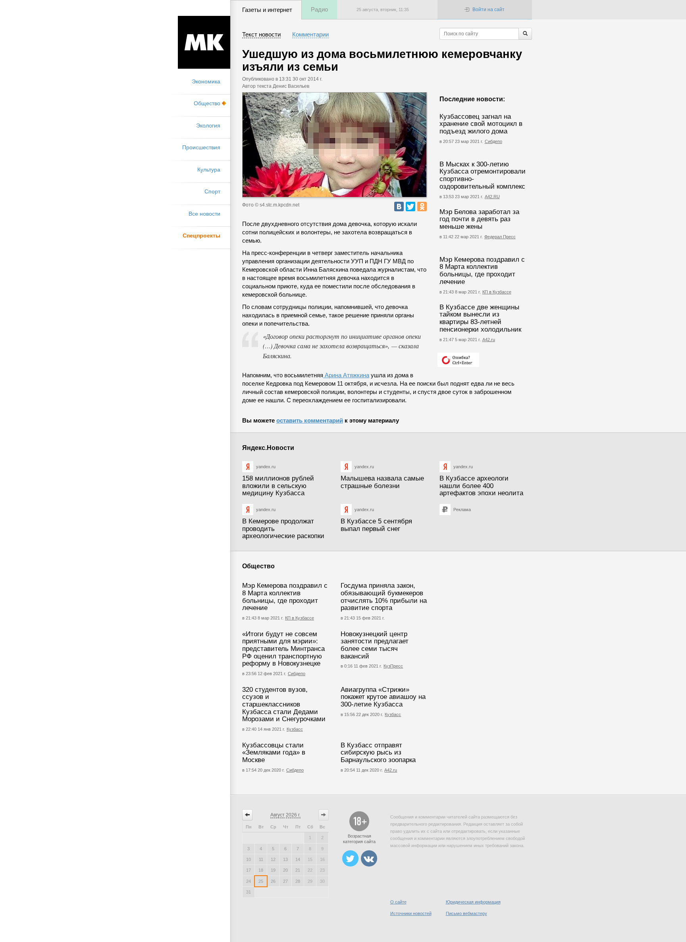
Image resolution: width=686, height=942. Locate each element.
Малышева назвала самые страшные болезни (382, 482)
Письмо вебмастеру (466, 913)
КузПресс (393, 666)
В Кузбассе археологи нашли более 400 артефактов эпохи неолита (481, 486)
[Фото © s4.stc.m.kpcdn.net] (334, 144)
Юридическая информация (473, 902)
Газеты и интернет (267, 9)
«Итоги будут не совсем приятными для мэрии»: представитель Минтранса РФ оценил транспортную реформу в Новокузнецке (283, 649)
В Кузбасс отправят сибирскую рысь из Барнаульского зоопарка (378, 752)
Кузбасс (295, 729)
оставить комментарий (309, 420)
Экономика (206, 81)
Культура (208, 169)
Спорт (212, 191)
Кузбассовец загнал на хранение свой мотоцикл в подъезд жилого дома (480, 124)
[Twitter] (410, 206)
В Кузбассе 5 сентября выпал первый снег (376, 525)
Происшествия (201, 147)
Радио (319, 9)
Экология (208, 125)
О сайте (398, 902)
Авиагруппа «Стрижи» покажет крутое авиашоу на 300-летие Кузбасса (383, 697)
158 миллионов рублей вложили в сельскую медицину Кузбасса (278, 486)
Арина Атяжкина (346, 375)
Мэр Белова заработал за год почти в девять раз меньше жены (479, 219)
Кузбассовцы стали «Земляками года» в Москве (273, 752)
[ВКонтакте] (399, 206)
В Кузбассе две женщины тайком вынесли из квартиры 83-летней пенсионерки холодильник (480, 318)
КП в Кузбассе (496, 292)
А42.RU (492, 196)
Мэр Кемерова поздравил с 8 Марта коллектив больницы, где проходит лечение (482, 271)
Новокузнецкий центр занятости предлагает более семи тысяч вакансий (375, 645)
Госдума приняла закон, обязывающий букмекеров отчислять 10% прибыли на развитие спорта (384, 597)
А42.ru (488, 339)
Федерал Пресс (500, 236)
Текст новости (261, 34)
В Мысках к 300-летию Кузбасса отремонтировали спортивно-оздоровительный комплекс (482, 175)
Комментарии (310, 34)
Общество (207, 103)
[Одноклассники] (422, 206)
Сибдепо (493, 141)
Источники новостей (411, 913)
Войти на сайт (488, 9)
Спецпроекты (201, 235)
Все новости (204, 213)
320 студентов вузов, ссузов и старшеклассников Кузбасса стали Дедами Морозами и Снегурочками (284, 704)
